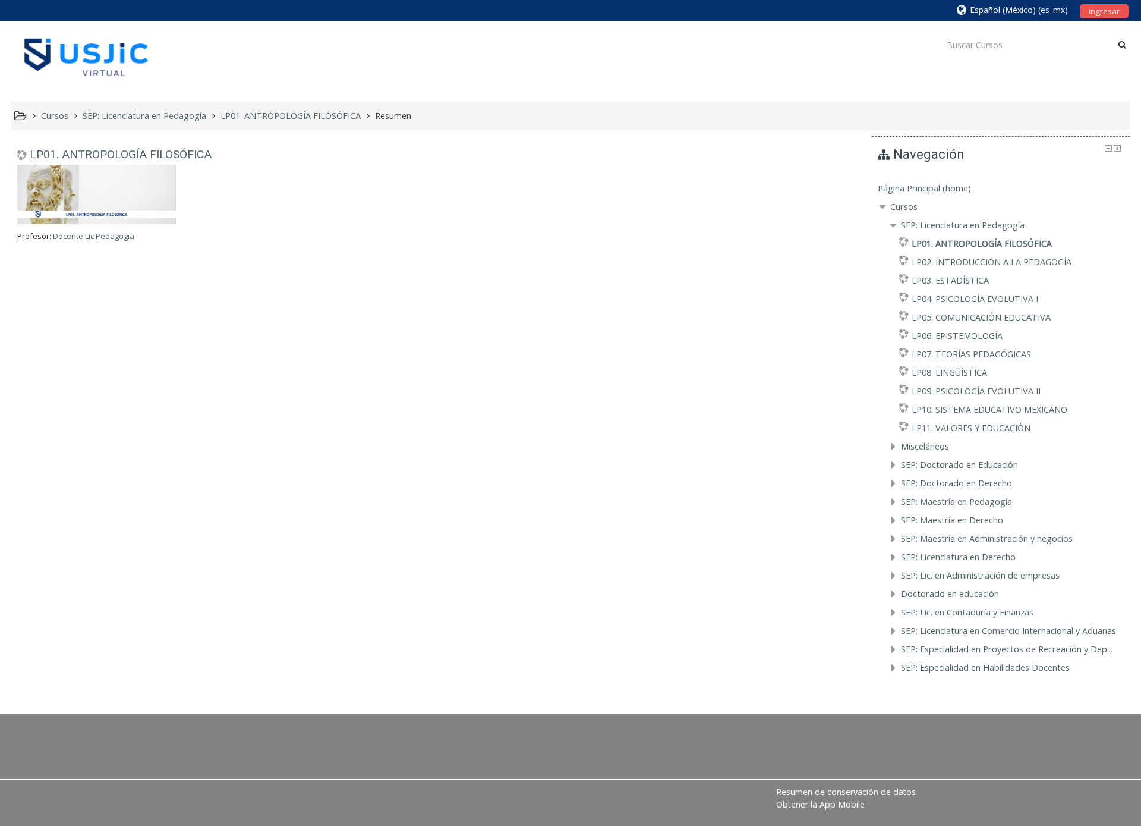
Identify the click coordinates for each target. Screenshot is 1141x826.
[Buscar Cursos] (1122, 44)
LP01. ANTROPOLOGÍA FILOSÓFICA (121, 154)
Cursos (904, 206)
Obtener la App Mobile (820, 804)
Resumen (393, 115)
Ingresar (1104, 11)
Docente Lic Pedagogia (93, 236)
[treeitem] (1001, 188)
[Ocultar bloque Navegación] (1108, 148)
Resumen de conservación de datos (846, 791)
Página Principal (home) (924, 188)
